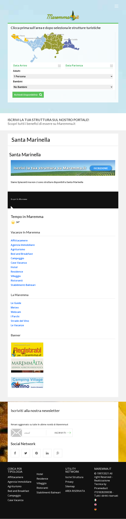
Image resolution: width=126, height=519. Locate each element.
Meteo (15, 307)
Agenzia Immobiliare (23, 245)
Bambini (17, 81)
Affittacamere (19, 240)
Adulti (16, 70)
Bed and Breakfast (22, 254)
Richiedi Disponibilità (25, 94)
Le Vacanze (17, 325)
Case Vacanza (19, 262)
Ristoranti (17, 280)
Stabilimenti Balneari (23, 285)
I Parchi (15, 316)
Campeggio (17, 258)
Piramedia (100, 488)
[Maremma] (63, 14)
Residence (17, 271)
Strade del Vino (20, 321)
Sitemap (70, 486)
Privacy (69, 481)
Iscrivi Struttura (74, 477)
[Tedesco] (95, 509)
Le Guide (16, 303)
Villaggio (16, 276)
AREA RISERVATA (75, 491)
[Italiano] (95, 499)
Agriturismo (18, 249)
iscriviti (60, 432)
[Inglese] (95, 504)
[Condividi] (15, 453)
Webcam (16, 312)
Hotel (14, 267)
